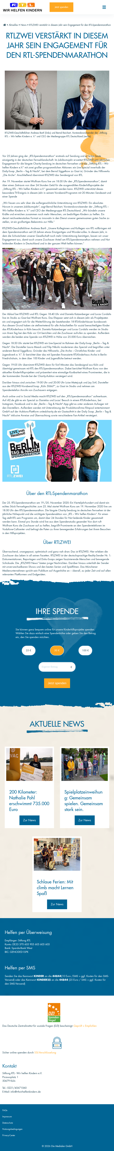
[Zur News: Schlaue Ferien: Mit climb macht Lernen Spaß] (57, 854)
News (23, 25)
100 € (85, 650)
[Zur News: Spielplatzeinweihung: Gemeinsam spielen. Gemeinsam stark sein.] (84, 764)
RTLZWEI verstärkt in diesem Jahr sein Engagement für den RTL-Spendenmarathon (70, 25)
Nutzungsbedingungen (12, 1129)
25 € (28, 650)
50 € (57, 650)
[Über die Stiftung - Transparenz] (54, 1012)
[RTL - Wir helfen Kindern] (24, 7)
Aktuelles (13, 25)
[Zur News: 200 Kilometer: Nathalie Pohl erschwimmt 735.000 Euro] (29, 764)
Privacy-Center (8, 1135)
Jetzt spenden (61, 7)
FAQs (4, 1110)
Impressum (7, 1117)
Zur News (29, 820)
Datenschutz (7, 1123)
